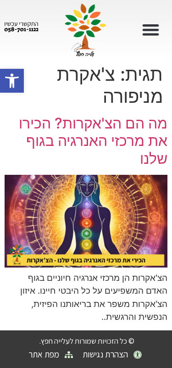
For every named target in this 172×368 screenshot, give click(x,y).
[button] (12, 81)
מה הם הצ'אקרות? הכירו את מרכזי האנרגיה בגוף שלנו (93, 140)
